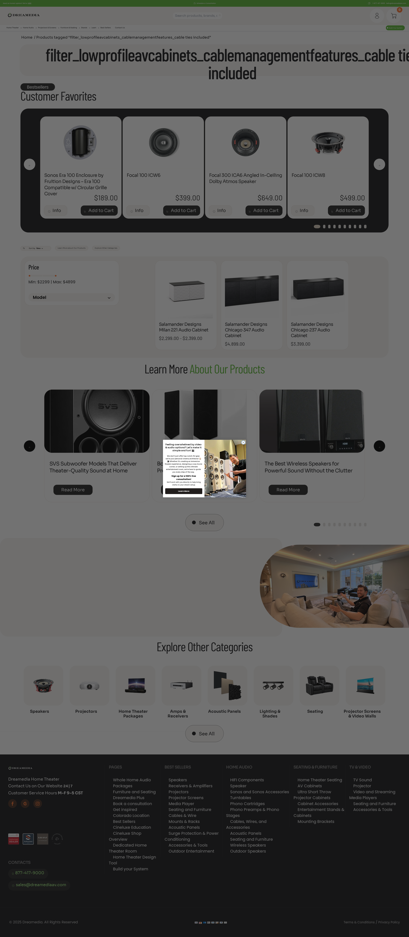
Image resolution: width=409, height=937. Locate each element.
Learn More (183, 491)
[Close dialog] (243, 442)
